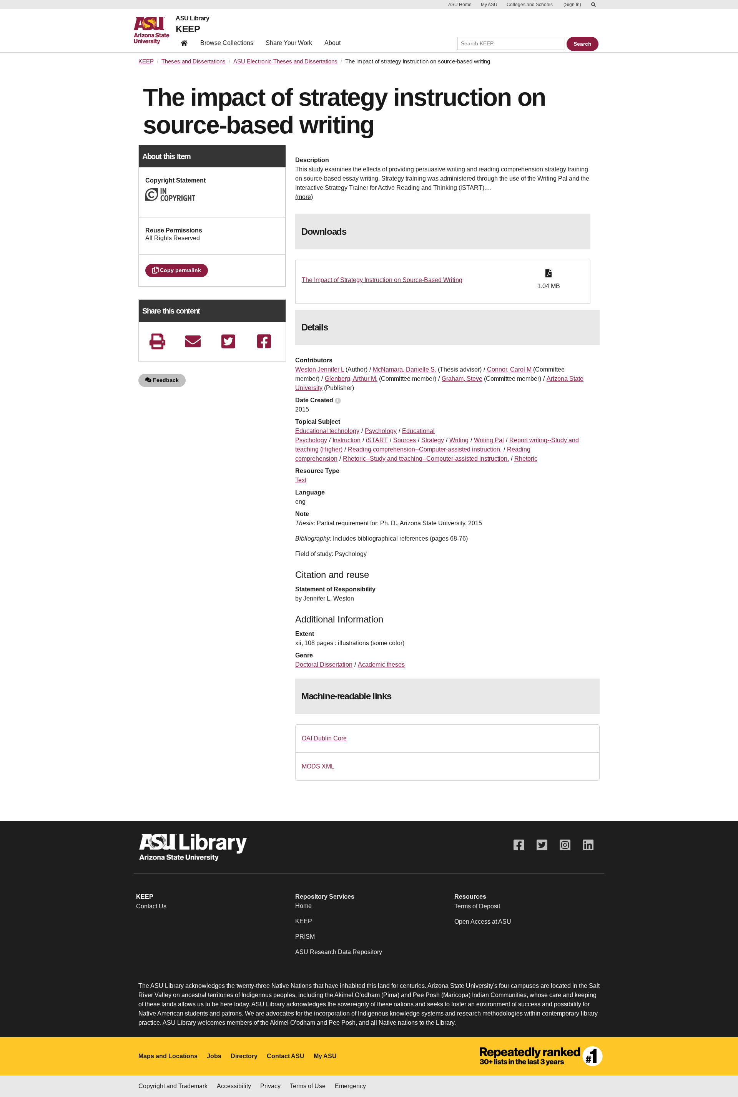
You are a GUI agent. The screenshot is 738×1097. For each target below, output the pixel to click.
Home (303, 906)
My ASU (489, 4)
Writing (459, 440)
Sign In (572, 4)
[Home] (155, 30)
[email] (193, 341)
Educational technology (327, 431)
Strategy (432, 440)
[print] (157, 341)
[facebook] (264, 341)
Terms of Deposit (477, 906)
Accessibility (234, 1086)
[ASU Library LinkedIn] (588, 845)
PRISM (305, 936)
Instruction (346, 440)
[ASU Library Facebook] (518, 845)
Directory (244, 1056)
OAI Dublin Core (324, 738)
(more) (304, 197)
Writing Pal (489, 440)
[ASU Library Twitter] (542, 845)
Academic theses (381, 664)
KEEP (188, 29)
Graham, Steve (462, 378)
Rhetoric (525, 458)
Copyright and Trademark (173, 1086)
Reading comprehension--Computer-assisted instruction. (425, 449)
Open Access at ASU (482, 921)
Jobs (214, 1056)
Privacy (270, 1086)
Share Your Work (289, 43)
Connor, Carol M (509, 369)
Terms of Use (308, 1086)
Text (300, 480)
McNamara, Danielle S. (404, 369)
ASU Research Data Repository (338, 952)
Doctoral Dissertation (323, 664)
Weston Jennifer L (319, 369)
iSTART (377, 440)
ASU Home (460, 4)
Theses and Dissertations (193, 61)
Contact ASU (285, 1056)
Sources (404, 440)
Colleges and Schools (530, 4)
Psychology (381, 431)
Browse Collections (226, 43)
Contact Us (151, 906)
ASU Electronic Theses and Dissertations (285, 61)
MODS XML (318, 766)
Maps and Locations (168, 1056)
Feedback (165, 380)
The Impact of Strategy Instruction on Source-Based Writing (382, 280)
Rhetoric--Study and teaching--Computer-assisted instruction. (426, 458)
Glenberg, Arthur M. (351, 378)
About (332, 43)
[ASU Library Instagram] (565, 845)
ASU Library (192, 18)
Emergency (350, 1086)
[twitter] (228, 341)
